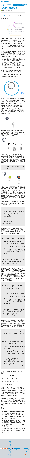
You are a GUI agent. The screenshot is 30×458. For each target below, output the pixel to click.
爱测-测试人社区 (5, 1)
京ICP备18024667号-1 (17, 449)
